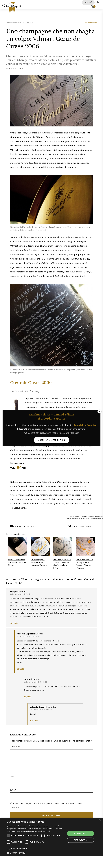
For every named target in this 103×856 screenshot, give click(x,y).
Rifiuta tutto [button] (80, 840)
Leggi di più (45, 831)
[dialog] (51, 837)
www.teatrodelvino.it (97, 518)
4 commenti (28, 23)
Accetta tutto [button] (80, 833)
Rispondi (13, 623)
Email (13, 790)
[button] (35, 853)
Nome (13, 776)
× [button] (100, 821)
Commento (15, 747)
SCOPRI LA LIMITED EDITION (51, 440)
